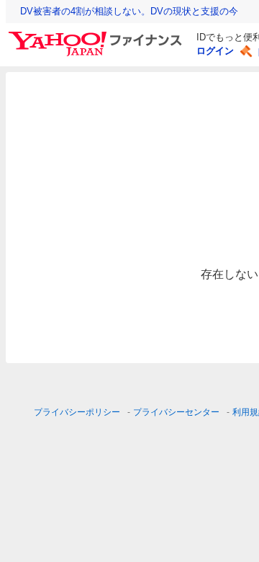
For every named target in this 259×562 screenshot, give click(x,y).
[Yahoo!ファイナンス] (97, 35)
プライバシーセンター (176, 412)
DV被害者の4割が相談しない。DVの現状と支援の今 (129, 11)
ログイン (215, 50)
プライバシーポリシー (77, 412)
